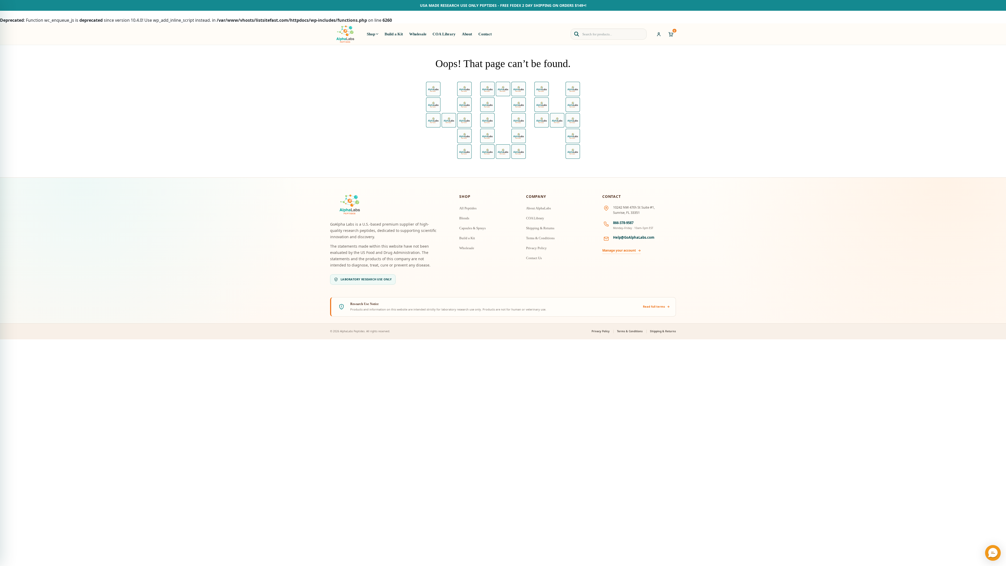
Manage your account (621, 250)
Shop (371, 34)
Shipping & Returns (540, 228)
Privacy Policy (536, 248)
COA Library (444, 34)
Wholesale (418, 34)
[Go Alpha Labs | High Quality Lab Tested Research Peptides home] (345, 34)
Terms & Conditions (540, 238)
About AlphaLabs (538, 208)
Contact (485, 34)
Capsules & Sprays (472, 228)
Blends (464, 218)
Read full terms (656, 306)
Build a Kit (394, 34)
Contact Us (534, 258)
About (467, 34)
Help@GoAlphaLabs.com (633, 237)
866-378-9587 (623, 222)
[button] (993, 553)
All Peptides (468, 208)
